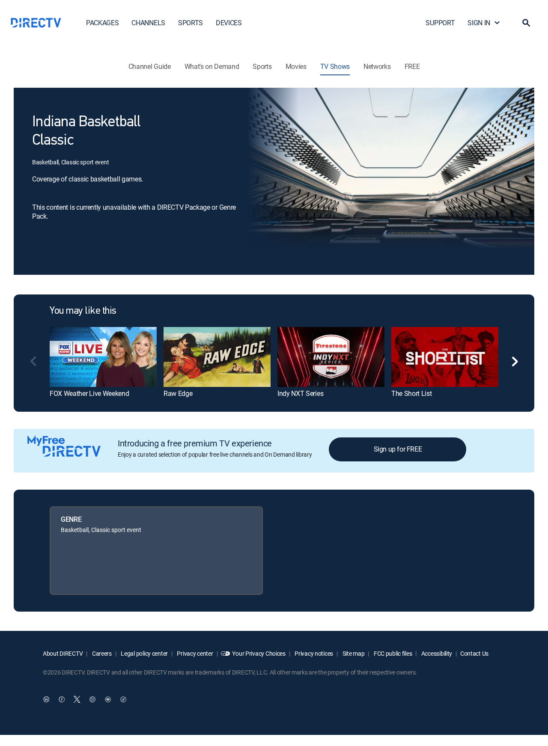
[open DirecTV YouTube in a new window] (107, 699)
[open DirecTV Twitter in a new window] (77, 699)
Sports (262, 66)
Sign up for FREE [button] (398, 449)
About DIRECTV (63, 653)
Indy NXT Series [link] (300, 393)
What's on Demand (212, 66)
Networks (376, 66)
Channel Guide (149, 66)
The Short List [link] (411, 393)
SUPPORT (440, 22)
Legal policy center (144, 653)
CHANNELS (148, 22)
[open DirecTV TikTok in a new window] (123, 699)
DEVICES (229, 22)
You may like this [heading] (83, 311)
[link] (103, 357)
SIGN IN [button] (479, 22)
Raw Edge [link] (178, 393)
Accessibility (436, 653)
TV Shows (335, 66)
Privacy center (194, 653)
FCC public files (392, 653)
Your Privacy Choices (258, 653)
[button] (526, 23)
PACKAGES (102, 22)
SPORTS (190, 22)
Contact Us (474, 653)
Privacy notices (314, 653)
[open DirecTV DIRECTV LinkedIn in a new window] (46, 699)
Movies (296, 66)
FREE (412, 66)
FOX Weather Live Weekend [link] (89, 393)
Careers (101, 653)
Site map (352, 653)
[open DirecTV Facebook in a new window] (61, 699)
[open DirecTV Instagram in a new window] (92, 699)
